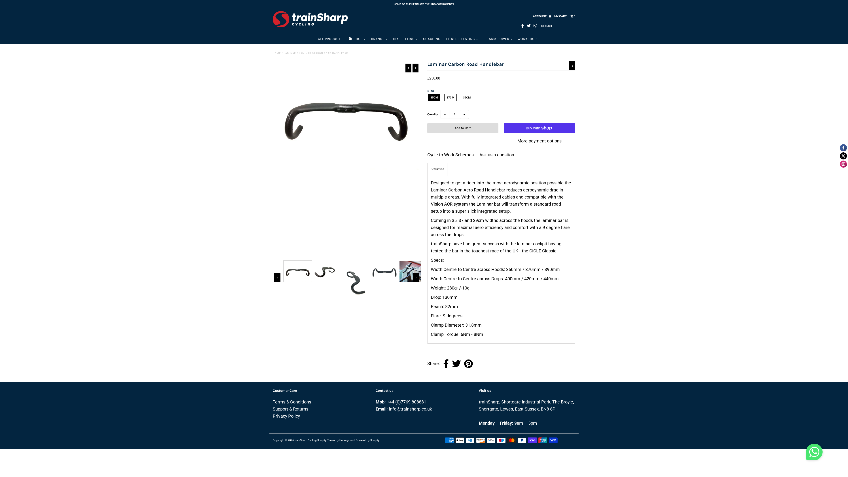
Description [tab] (437, 169)
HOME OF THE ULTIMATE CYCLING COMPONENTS (424, 4)
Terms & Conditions (292, 402)
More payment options (539, 141)
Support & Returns (290, 409)
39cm (467, 97)
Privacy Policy (286, 416)
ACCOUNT (540, 16)
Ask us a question (496, 154)
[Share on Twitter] (456, 363)
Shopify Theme (326, 440)
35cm (434, 97)
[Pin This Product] (468, 363)
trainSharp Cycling (306, 440)
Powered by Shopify (367, 440)
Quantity (432, 114)
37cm (450, 97)
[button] (814, 453)
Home (277, 53)
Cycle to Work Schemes (451, 154)
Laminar (290, 53)
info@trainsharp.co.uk (410, 409)
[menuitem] (330, 38)
